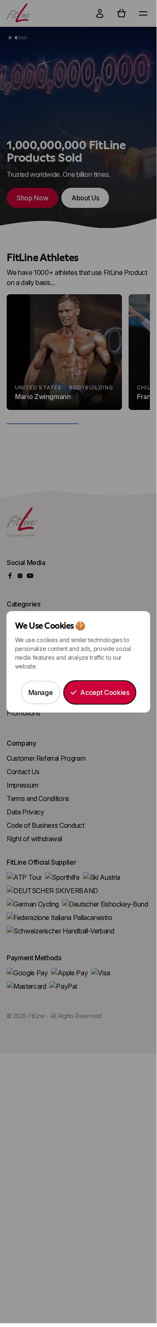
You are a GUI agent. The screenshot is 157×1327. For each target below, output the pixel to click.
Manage (40, 692)
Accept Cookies (104, 692)
